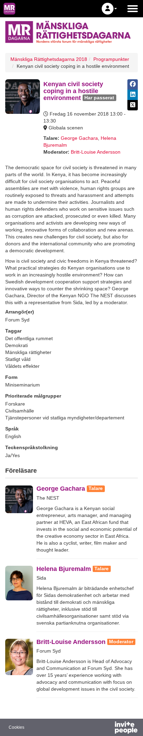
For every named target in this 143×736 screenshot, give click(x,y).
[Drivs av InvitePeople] (107, 728)
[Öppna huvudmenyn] (132, 8)
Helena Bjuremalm (63, 568)
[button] (109, 8)
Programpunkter (111, 59)
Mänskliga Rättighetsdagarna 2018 (48, 59)
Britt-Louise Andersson (95, 152)
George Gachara (79, 138)
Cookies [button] (16, 727)
